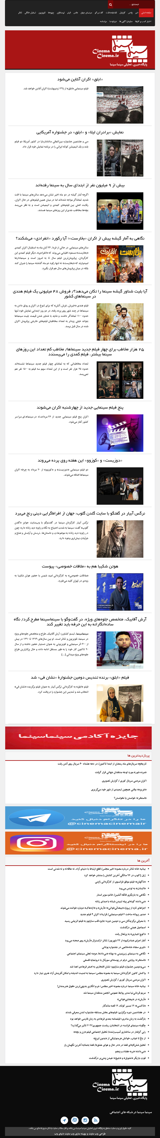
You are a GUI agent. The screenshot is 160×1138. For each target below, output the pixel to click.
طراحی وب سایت (97, 1134)
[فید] (95, 1120)
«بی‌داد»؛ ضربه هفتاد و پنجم (130, 1051)
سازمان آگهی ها (125, 21)
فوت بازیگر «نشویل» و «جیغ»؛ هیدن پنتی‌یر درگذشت (117, 1058)
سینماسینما (82, 634)
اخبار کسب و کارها (143, 21)
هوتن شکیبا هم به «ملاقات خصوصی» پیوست (80, 566)
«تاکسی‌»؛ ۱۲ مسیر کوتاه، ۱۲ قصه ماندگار (124, 1006)
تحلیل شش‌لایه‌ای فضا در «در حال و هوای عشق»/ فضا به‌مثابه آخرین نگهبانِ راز (105, 1045)
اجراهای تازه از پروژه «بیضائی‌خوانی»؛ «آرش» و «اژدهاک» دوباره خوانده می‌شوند (103, 908)
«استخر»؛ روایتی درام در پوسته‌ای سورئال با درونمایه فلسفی (114, 960)
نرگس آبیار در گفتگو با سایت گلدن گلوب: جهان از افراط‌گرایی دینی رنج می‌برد (80, 513)
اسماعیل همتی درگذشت (133, 927)
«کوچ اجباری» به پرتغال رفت (130, 934)
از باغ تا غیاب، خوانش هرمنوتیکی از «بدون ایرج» (120, 1038)
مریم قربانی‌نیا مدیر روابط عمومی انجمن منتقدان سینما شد (114, 993)
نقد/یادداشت (111, 13)
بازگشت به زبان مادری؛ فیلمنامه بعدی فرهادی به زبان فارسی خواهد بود (108, 1019)
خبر (137, 13)
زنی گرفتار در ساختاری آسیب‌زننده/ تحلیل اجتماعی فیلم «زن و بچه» (110, 1032)
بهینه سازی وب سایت (75, 1134)
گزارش (122, 13)
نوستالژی (61, 13)
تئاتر (20, 13)
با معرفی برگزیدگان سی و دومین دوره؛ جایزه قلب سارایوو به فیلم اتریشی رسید (105, 921)
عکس (76, 13)
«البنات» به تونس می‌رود (132, 888)
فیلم (69, 13)
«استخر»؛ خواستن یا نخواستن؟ (130, 798)
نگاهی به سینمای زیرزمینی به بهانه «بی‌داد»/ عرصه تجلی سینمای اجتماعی (106, 953)
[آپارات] (75, 1120)
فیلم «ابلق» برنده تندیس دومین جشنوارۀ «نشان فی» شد (80, 677)
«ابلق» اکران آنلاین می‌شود (80, 79)
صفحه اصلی (146, 13)
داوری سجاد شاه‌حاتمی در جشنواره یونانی (124, 947)
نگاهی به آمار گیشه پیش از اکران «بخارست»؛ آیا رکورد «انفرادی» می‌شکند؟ (80, 238)
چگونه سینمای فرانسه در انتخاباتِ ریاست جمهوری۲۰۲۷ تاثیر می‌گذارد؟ (108, 1025)
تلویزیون (42, 13)
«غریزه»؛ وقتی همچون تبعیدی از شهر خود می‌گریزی (118, 789)
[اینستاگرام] (85, 1120)
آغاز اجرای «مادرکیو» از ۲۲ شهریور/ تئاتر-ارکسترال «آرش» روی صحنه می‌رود (105, 940)
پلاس (130, 13)
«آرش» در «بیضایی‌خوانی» (131, 999)
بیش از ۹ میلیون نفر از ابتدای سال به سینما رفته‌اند (80, 185)
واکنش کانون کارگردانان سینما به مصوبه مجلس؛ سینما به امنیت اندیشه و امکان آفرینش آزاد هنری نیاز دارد (90, 973)
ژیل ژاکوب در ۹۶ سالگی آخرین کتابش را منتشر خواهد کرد (115, 875)
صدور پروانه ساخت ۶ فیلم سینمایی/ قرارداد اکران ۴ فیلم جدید (113, 914)
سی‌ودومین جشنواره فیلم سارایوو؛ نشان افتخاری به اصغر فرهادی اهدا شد (108, 967)
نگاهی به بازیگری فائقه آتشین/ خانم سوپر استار (121, 895)
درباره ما (113, 21)
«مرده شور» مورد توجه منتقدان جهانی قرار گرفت (120, 772)
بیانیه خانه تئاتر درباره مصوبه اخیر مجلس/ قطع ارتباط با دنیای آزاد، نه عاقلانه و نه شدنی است (97, 869)
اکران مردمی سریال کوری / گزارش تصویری (124, 781)
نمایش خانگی (30, 13)
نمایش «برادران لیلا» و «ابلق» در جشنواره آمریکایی (80, 132)
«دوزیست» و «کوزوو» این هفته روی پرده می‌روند (80, 460)
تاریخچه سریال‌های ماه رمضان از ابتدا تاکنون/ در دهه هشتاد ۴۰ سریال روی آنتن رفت (102, 764)
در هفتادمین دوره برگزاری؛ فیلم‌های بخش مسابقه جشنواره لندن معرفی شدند (105, 1012)
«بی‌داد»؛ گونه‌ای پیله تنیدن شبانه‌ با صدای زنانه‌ (120, 901)
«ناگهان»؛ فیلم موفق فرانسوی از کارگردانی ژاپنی (120, 882)
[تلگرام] (64, 1120)
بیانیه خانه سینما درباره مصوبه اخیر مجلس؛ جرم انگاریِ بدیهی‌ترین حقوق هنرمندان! (101, 986)
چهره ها (51, 13)
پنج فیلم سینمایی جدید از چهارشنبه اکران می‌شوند (80, 407)
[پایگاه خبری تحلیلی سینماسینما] (80, 51)
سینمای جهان (86, 13)
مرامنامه (103, 21)
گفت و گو (99, 13)
